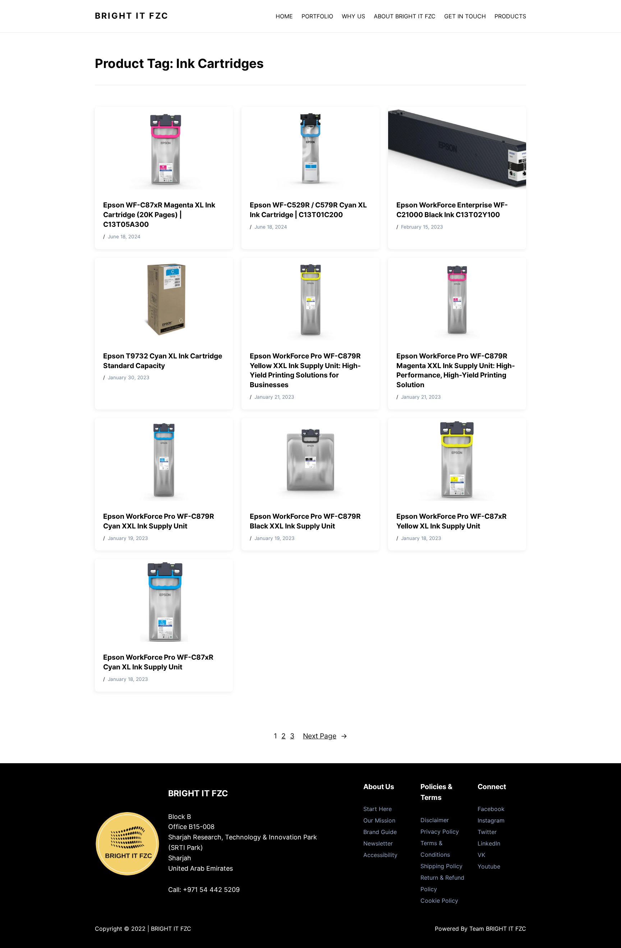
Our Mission (379, 820)
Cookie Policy (439, 900)
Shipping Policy (441, 866)
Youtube (489, 866)
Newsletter (378, 843)
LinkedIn (489, 843)
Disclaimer (434, 820)
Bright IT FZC (132, 16)
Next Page (325, 736)
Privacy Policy (439, 831)
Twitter (487, 831)
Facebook (491, 808)
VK (481, 854)
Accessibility (380, 854)
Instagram (491, 820)
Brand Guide (380, 831)
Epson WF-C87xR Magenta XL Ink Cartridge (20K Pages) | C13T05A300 (159, 215)
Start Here (377, 808)
